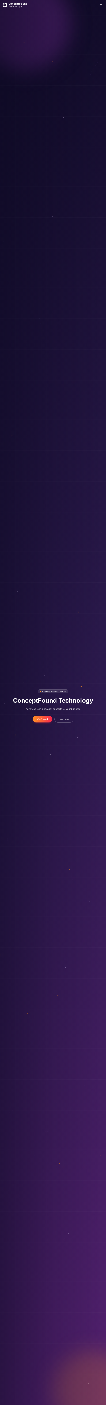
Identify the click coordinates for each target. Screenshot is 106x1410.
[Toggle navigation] (100, 5)
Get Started (42, 719)
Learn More (64, 719)
